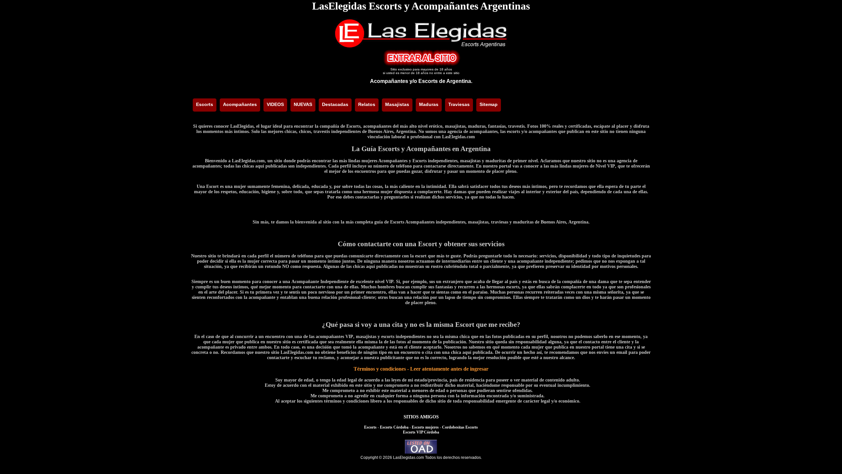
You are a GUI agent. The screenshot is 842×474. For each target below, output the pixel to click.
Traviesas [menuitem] (459, 104)
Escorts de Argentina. (445, 81)
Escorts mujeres (425, 427)
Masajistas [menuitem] (397, 104)
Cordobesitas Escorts (460, 427)
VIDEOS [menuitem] (275, 104)
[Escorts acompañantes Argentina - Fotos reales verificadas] (421, 46)
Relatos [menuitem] (366, 104)
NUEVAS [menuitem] (303, 104)
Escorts (370, 427)
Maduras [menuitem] (428, 104)
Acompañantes (389, 81)
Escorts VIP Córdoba (421, 432)
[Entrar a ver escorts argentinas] (421, 64)
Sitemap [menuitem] (489, 104)
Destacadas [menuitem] (335, 104)
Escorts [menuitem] (204, 104)
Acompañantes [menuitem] (240, 104)
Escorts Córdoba (394, 427)
